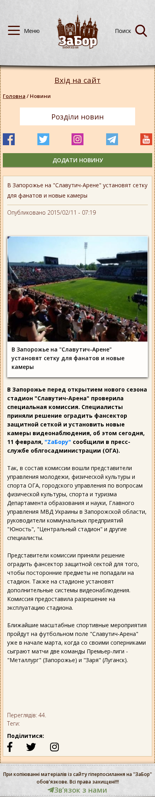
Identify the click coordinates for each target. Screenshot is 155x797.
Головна (14, 96)
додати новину (77, 160)
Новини (40, 96)
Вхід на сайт (77, 80)
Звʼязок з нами (80, 790)
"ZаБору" (58, 442)
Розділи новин (77, 116)
